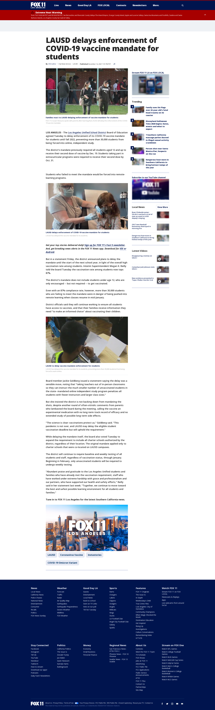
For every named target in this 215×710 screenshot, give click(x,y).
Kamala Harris (62, 664)
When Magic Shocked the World (146, 616)
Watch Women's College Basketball (172, 672)
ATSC (138, 678)
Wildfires (60, 612)
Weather (62, 588)
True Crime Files (142, 603)
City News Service (65, 64)
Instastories (94, 554)
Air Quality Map (63, 601)
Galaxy (112, 624)
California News (37, 595)
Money (87, 645)
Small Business (89, 652)
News (34, 588)
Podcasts (34, 673)
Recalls (33, 609)
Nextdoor (35, 661)
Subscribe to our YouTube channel (149, 177)
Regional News (117, 645)
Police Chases (36, 598)
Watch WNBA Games (170, 676)
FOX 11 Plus (140, 681)
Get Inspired (140, 623)
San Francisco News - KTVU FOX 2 (118, 650)
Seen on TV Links (90, 603)
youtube (177, 704)
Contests (139, 649)
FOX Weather (62, 615)
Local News (138, 207)
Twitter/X (34, 664)
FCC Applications (142, 670)
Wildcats (112, 609)
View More (162, 207)
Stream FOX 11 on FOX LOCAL (171, 593)
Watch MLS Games (169, 679)
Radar (59, 598)
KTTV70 (139, 638)
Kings (111, 612)
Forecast (60, 592)
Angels (112, 606)
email (182, 704)
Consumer (35, 606)
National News (37, 601)
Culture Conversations (145, 632)
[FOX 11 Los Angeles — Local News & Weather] (39, 5)
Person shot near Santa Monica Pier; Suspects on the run (157, 151)
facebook (162, 704)
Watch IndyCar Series (170, 663)
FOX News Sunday (38, 615)
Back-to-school (89, 601)
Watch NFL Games (169, 649)
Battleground (62, 667)
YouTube (34, 658)
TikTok (33, 655)
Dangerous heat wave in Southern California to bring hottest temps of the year (143, 237)
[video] (163, 258)
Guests (86, 592)
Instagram (35, 652)
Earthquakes (62, 603)
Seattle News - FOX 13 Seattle (118, 660)
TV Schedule (141, 655)
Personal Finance (90, 655)
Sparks (112, 627)
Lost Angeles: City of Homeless (144, 607)
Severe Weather (63, 609)
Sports (113, 588)
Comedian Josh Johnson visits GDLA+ (143, 268)
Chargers (113, 595)
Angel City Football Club (119, 621)
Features (141, 588)
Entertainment (36, 603)
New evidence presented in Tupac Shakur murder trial (143, 279)
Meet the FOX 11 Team (145, 652)
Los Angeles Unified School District (87, 132)
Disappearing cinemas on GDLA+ (142, 257)
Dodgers (112, 603)
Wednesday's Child (143, 601)
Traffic (59, 595)
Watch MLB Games (170, 657)
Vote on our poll (89, 606)
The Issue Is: (141, 595)
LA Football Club (116, 618)
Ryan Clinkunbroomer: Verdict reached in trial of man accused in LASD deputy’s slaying (142, 215)
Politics (34, 612)
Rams (111, 592)
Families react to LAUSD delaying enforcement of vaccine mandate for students (82, 117)
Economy (87, 649)
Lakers (112, 598)
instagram (172, 704)
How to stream (37, 667)
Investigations (141, 629)
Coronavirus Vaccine (71, 554)
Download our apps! (39, 670)
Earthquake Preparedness (67, 606)
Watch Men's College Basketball (170, 667)
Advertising (140, 664)
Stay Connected (40, 645)
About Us (141, 645)
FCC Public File (141, 667)
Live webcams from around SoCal (173, 604)
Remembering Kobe (144, 635)
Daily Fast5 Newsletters (40, 676)
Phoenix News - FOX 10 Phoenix (119, 655)
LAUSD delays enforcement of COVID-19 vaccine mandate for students (77, 232)
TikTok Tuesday (89, 609)
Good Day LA (90, 588)
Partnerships (141, 687)
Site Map (139, 690)
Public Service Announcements (142, 674)
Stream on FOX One (173, 645)
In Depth (139, 598)
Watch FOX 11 (169, 588)
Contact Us (140, 684)
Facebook (35, 649)
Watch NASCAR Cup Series (172, 660)
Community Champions (145, 612)
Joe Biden (61, 658)
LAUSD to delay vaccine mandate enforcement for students (73, 366)
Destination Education (145, 620)
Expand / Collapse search (182, 5)
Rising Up (139, 626)
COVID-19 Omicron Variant (62, 562)
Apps (164, 600)
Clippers (112, 601)
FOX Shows (140, 658)
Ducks (111, 615)
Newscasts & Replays (170, 597)
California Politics (64, 649)
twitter (167, 704)
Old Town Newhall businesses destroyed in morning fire (141, 226)
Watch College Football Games (171, 653)
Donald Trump (63, 655)
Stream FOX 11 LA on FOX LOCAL (148, 72)
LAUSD (75, 64)
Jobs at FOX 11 (142, 661)
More (156, 5)
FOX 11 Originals (142, 592)
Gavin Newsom (63, 661)
